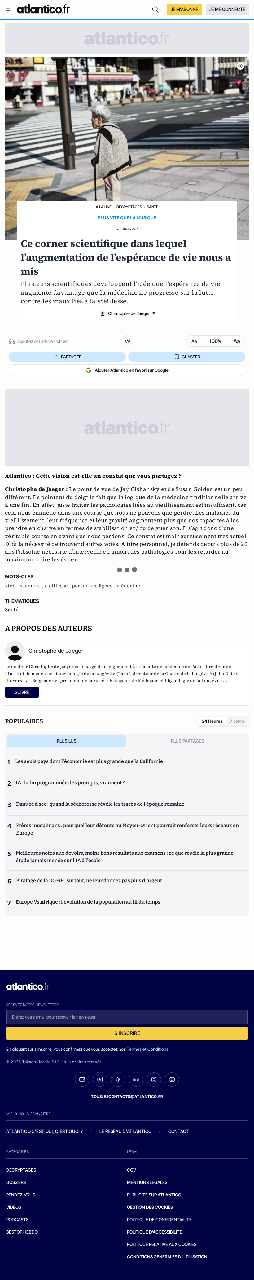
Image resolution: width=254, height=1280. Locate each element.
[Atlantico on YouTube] (172, 1079)
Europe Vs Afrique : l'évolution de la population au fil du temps (88, 902)
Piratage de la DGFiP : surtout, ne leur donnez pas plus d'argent (89, 880)
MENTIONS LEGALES (147, 1182)
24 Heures (212, 721)
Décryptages (129, 206)
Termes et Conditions (148, 1049)
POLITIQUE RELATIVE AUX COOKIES (161, 1244)
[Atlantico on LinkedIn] (136, 1079)
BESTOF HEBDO (22, 1231)
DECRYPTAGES (21, 1170)
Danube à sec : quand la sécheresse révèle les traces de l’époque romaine (100, 804)
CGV (131, 1170)
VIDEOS (13, 1207)
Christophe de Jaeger (129, 313)
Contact (178, 1131)
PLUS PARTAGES (187, 740)
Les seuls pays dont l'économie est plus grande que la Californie (89, 761)
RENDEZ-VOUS (20, 1194)
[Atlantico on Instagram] (154, 1079)
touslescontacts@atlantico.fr (127, 1096)
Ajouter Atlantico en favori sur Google (132, 370)
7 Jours (237, 721)
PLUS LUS (67, 740)
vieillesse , (58, 585)
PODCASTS (17, 1219)
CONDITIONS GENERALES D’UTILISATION (167, 1256)
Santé (152, 206)
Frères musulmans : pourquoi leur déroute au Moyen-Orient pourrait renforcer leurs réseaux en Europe (127, 829)
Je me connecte (227, 9)
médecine (128, 585)
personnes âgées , (94, 585)
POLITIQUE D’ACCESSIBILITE (154, 1231)
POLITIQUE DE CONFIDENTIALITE (159, 1219)
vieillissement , (24, 585)
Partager (71, 356)
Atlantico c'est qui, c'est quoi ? (44, 1131)
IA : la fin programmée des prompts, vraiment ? (70, 783)
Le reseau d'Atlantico (125, 1131)
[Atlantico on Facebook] (118, 1079)
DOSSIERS (16, 1182)
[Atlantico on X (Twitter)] (100, 1079)
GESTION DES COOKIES (150, 1207)
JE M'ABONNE (184, 9)
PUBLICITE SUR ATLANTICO (154, 1194)
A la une (104, 206)
